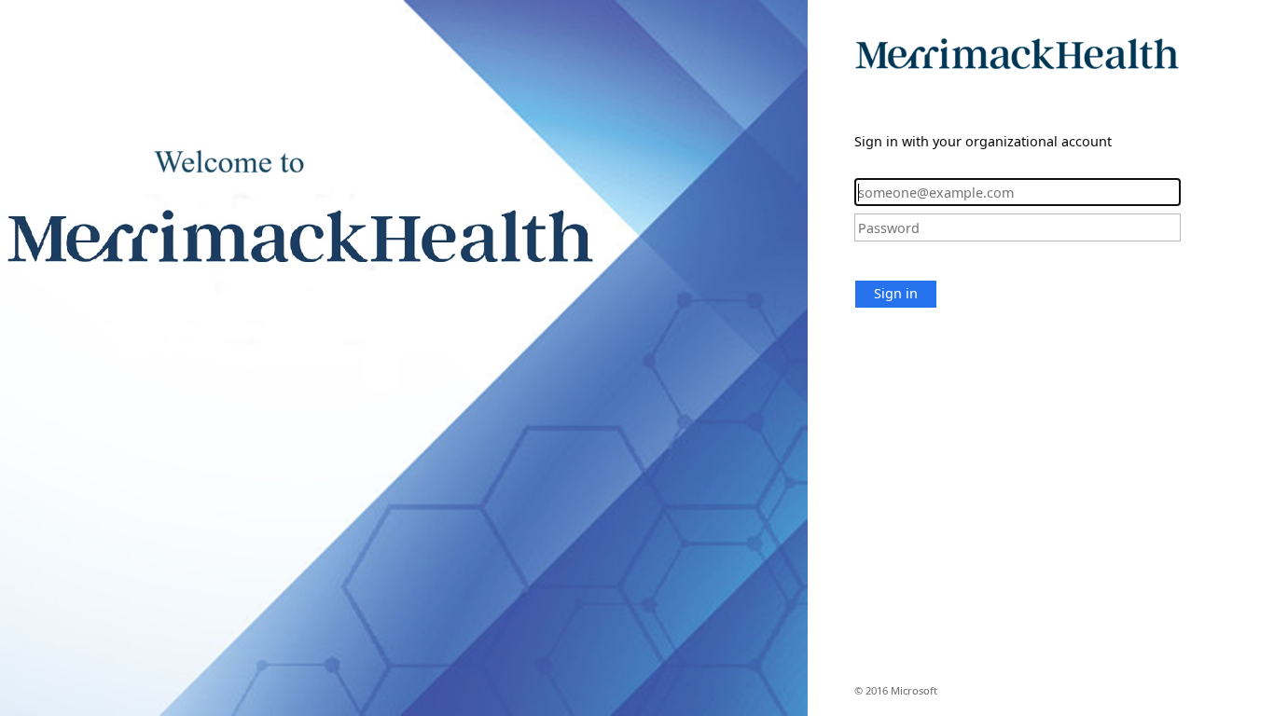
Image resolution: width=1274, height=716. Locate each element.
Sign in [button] (896, 293)
